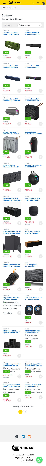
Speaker (6, 30)
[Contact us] (39, 460)
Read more (19, 256)
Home (4, 8)
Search (33, 2)
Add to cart (19, 58)
